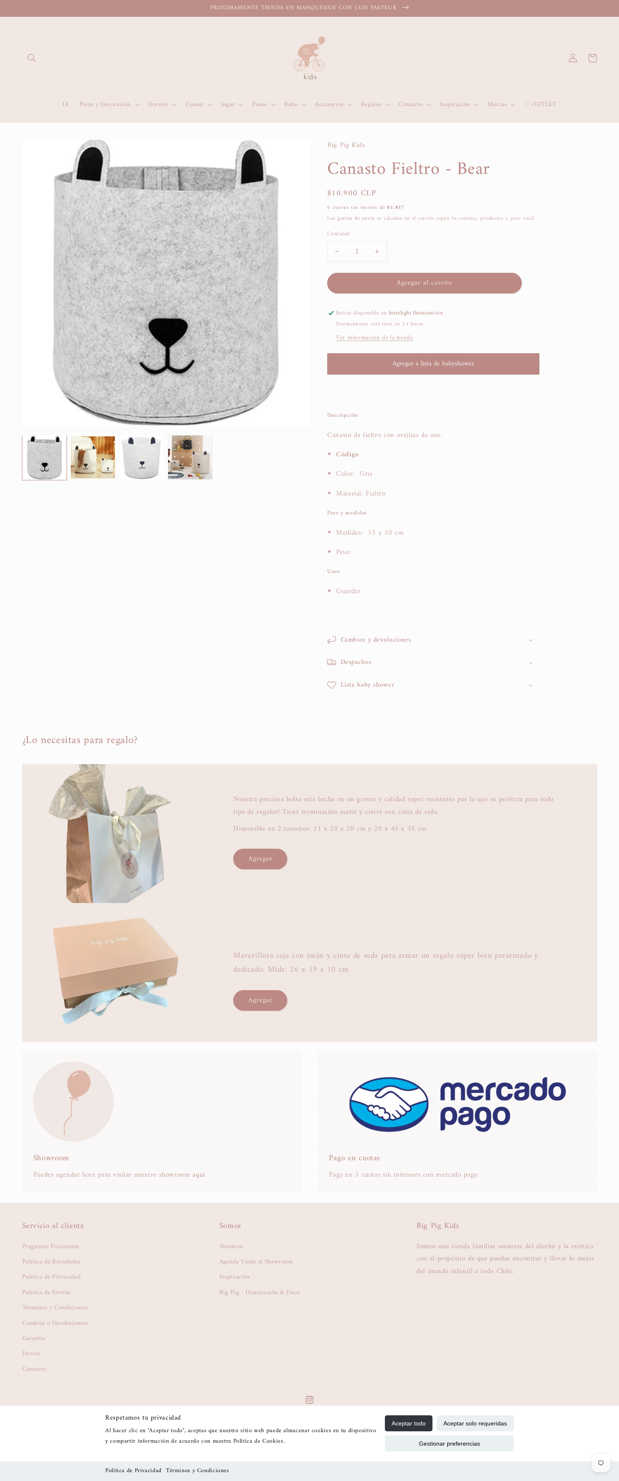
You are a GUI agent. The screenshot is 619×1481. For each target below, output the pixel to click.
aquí (198, 1175)
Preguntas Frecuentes (51, 1246)
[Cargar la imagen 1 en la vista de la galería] (44, 457)
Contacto (34, 1369)
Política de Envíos (46, 1292)
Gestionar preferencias (449, 1443)
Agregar (260, 859)
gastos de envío (356, 218)
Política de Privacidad (133, 1470)
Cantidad (338, 234)
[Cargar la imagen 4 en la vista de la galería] (190, 457)
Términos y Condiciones (197, 1470)
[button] (32, 58)
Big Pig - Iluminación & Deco (259, 1292)
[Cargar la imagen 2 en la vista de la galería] (93, 457)
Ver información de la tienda (374, 337)
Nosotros (231, 1246)
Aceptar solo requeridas (475, 1423)
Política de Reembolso (51, 1261)
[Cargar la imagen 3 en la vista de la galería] (142, 457)
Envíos (31, 1353)
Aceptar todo (409, 1423)
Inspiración (234, 1276)
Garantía (33, 1338)
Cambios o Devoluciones (55, 1323)
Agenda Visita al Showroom (256, 1261)
